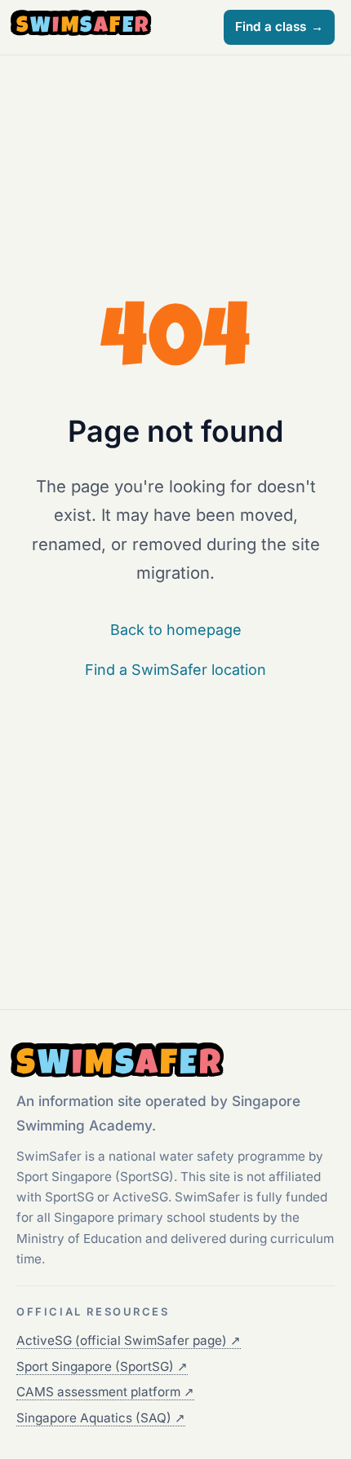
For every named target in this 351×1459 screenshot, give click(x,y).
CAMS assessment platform (105, 1391)
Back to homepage (176, 629)
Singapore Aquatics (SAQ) (100, 1418)
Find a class (279, 26)
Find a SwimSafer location (175, 669)
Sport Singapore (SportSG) (102, 1366)
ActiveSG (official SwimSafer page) (128, 1340)
